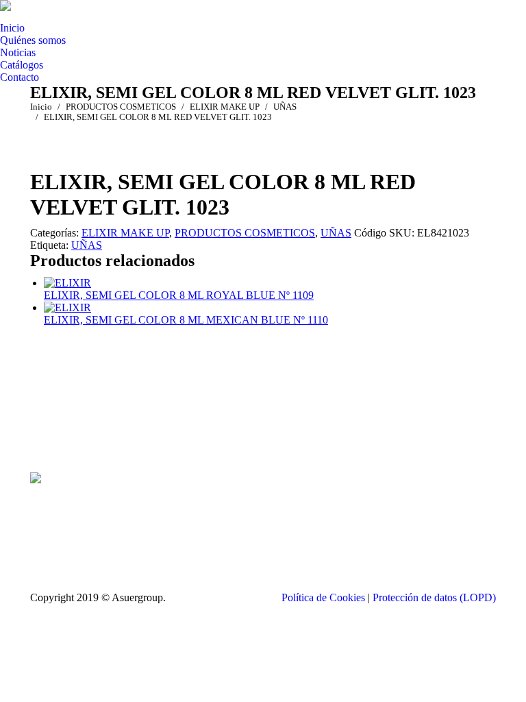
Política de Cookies (323, 597)
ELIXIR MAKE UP (125, 233)
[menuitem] (12, 28)
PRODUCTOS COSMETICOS (245, 233)
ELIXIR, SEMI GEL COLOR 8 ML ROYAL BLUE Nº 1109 (179, 295)
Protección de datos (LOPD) (434, 597)
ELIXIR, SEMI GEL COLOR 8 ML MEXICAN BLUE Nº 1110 (186, 320)
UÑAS (336, 233)
